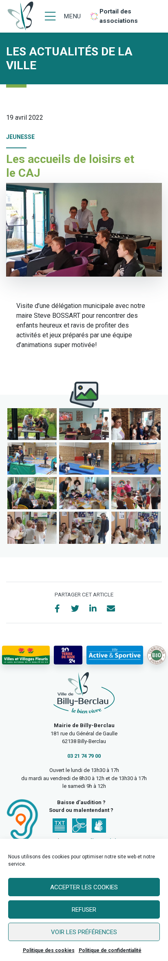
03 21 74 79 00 (84, 756)
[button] (32, 424)
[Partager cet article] (111, 609)
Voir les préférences (84, 932)
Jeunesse (20, 137)
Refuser (84, 909)
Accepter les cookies (84, 887)
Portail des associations (118, 16)
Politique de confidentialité (110, 950)
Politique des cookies (49, 950)
